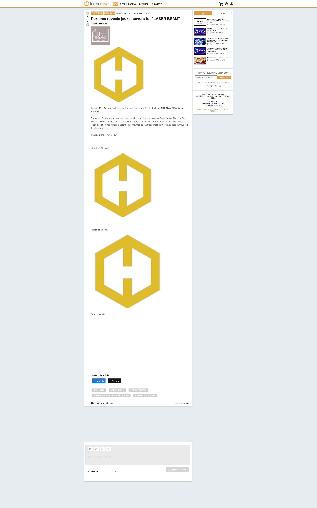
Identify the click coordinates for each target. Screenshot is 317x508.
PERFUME (99, 390)
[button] (90, 449)
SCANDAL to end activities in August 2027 (217, 29)
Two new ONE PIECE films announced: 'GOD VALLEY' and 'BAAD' (218, 20)
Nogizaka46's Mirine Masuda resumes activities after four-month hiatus (217, 49)
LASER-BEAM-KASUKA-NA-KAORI (111, 395)
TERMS (213, 111)
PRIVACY (225, 109)
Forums (132, 4)
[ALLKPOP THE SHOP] (221, 4)
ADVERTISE (208, 109)
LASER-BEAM (117, 390)
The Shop (143, 4)
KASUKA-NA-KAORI (145, 395)
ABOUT (199, 109)
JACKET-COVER (138, 390)
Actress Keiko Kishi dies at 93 (217, 58)
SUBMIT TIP (157, 4)
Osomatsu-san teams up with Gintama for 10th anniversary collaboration (217, 40)
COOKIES (216, 109)
